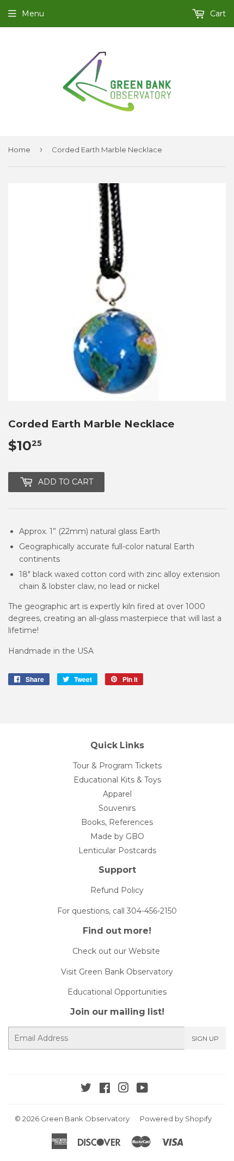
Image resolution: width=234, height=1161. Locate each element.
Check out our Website (116, 951)
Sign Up (205, 1038)
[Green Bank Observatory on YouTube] (142, 1089)
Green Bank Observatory (85, 1118)
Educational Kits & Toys (117, 780)
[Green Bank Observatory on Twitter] (86, 1089)
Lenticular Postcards (117, 850)
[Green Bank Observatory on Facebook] (104, 1089)
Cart (217, 13)
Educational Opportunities (117, 992)
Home (19, 149)
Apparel (117, 794)
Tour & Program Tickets (117, 766)
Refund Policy (117, 890)
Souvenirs (117, 808)
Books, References (117, 822)
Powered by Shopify (176, 1118)
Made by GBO (117, 836)
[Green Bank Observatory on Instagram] (123, 1089)
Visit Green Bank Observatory (117, 972)
